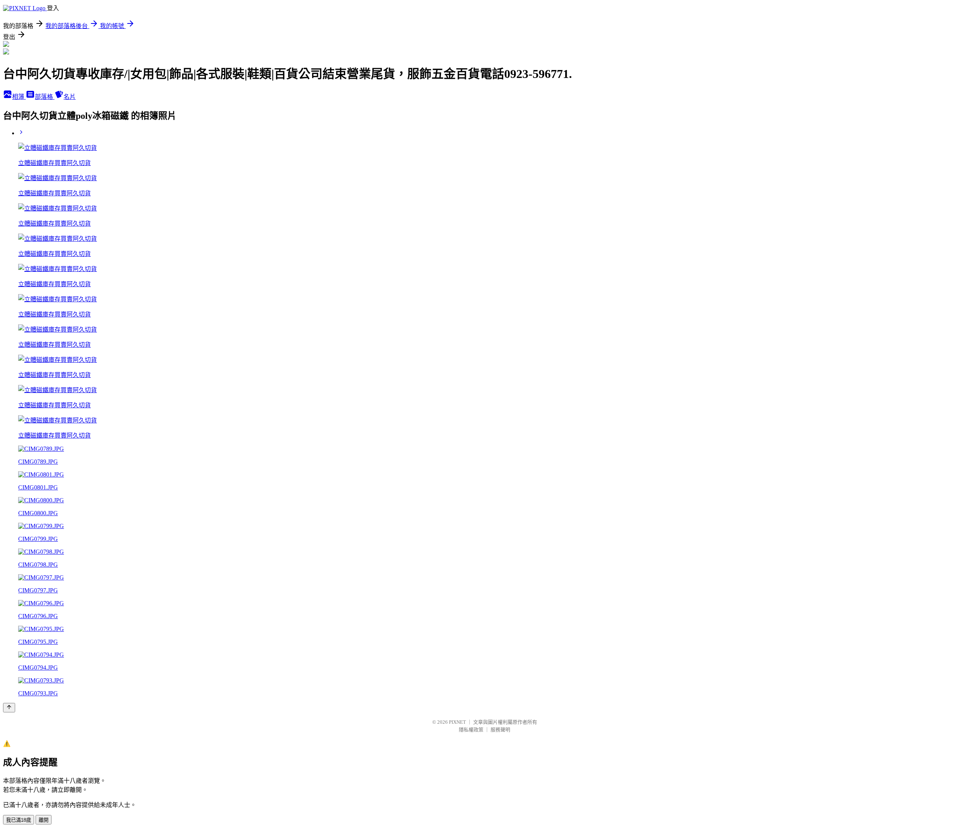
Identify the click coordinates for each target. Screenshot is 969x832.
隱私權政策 (471, 729)
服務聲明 (500, 729)
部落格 (45, 96)
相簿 (19, 96)
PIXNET (457, 722)
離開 (43, 820)
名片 (70, 96)
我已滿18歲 (18, 820)
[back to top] (9, 707)
